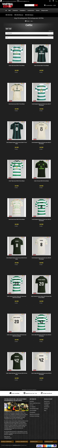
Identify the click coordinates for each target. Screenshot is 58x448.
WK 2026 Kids (9, 15)
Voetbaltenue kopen (49, 441)
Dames (37, 10)
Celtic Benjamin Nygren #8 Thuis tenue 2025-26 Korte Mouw (41, 220)
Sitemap (46, 408)
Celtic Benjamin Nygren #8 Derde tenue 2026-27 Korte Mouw (41, 143)
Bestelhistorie (47, 403)
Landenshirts (31, 10)
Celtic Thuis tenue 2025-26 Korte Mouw (16, 181)
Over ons (31, 404)
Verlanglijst (46, 404)
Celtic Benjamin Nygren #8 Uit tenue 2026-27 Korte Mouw (16, 143)
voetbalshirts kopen (19, 413)
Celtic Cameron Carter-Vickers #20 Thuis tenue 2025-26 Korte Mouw (16, 297)
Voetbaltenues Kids (8, 428)
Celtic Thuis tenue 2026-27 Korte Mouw (16, 65)
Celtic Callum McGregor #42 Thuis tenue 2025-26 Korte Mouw (41, 335)
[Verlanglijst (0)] (53, 0)
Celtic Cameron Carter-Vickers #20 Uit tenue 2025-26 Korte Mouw (41, 297)
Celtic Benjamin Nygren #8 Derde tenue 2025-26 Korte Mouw (41, 258)
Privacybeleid (32, 412)
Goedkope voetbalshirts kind (21, 441)
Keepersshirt (44, 10)
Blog (45, 410)
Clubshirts (15, 10)
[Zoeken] (36, 5)
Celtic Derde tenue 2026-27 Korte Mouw (17, 104)
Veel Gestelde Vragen (34, 408)
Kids (10, 10)
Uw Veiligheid (32, 406)
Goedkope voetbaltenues (6, 441)
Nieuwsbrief (46, 406)
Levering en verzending (34, 416)
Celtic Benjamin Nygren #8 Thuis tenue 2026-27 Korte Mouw (41, 104)
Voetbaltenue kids (33, 441)
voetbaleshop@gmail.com (24, 1)
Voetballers (23, 10)
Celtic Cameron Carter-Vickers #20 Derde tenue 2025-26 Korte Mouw (16, 335)
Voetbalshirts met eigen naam (10, 418)
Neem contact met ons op (35, 403)
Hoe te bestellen (33, 410)
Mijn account (46, 401)
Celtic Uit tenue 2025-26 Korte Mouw (41, 181)
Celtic (31, 21)
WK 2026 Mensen (18, 15)
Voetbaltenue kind (16, 445)
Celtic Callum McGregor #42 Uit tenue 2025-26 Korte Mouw (16, 374)
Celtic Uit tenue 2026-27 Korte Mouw (41, 65)
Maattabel (32, 401)
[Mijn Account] (50, 0)
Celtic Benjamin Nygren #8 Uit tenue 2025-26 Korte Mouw (16, 258)
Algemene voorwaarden (34, 414)
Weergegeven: (50, 35)
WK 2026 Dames (29, 15)
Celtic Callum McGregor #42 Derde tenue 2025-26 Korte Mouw (41, 374)
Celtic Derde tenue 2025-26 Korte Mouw (17, 219)
